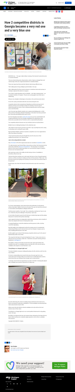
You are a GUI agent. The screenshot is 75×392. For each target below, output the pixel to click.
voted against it (17, 240)
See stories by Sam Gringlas (17, 350)
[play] (5, 8)
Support (44, 11)
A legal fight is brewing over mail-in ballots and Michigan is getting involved (62, 27)
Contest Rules (43, 379)
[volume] (8, 8)
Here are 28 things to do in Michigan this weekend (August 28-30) (62, 38)
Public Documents (30, 381)
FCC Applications (59, 379)
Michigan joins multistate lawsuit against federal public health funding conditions (62, 22)
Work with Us (29, 379)
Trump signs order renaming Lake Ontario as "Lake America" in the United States (62, 33)
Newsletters (52, 11)
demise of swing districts (24, 146)
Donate (68, 2)
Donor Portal (61, 2)
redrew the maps (26, 116)
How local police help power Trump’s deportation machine (61, 48)
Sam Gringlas (10, 35)
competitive (39, 142)
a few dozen (13, 142)
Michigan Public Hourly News (46, 376)
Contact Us (29, 376)
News (4, 11)
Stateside (10, 11)
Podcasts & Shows (18, 11)
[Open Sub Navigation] (6, 11)
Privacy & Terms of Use (60, 376)
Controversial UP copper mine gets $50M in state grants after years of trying (62, 43)
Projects (26, 11)
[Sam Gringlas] (7, 349)
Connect (38, 11)
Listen (32, 11)
